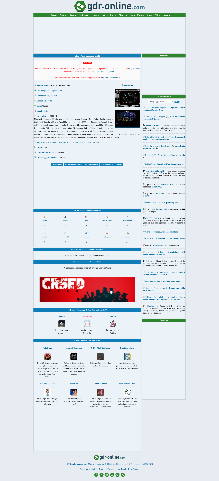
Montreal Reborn (156, 252)
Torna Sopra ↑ (133, 469)
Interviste (84, 340)
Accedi (53, 15)
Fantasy (95, 15)
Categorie (84, 15)
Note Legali (121, 469)
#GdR (88, 142)
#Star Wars (96, 142)
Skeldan (148, 202)
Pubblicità (164, 56)
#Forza (69, 142)
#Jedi (43, 142)
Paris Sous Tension (152, 281)
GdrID (40, 147)
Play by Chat (51, 96)
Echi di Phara (150, 164)
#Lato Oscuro (51, 142)
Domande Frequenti (107, 469)
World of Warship (152, 232)
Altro (157, 15)
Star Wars (48, 101)
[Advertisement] (109, 35)
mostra (45, 111)
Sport (149, 15)
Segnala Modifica (91, 164)
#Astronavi (61, 142)
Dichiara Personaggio (73, 164)
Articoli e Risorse (68, 15)
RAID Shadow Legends (156, 108)
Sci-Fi (105, 15)
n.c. (127, 242)
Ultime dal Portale (164, 97)
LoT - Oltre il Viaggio (155, 117)
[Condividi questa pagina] (123, 476)
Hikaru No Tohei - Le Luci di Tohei (159, 137)
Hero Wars (149, 238)
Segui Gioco (57, 164)
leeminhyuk (158, 187)
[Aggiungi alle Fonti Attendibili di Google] (118, 476)
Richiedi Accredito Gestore (111, 164)
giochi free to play (120, 464)
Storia (113, 15)
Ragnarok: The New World (156, 155)
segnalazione (134, 68)
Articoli (77, 340)
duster (147, 196)
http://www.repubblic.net (52, 91)
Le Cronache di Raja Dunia (156, 272)
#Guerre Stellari (79, 142)
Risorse (97, 340)
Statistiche (93, 469)
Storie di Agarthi (153, 288)
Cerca (166, 15)
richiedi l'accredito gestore (103, 72)
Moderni (123, 15)
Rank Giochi (158, 245)
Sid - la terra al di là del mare (157, 146)
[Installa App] (112, 476)
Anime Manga (137, 15)
